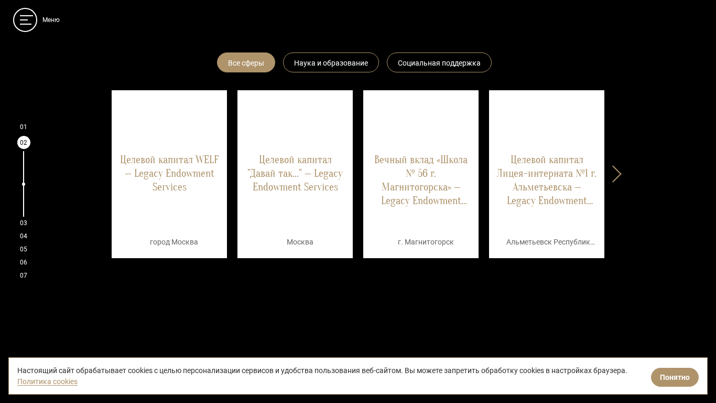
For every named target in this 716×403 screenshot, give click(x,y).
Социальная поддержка (439, 63)
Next (612, 172)
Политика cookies (47, 381)
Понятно (675, 377)
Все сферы (246, 63)
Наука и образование (331, 63)
